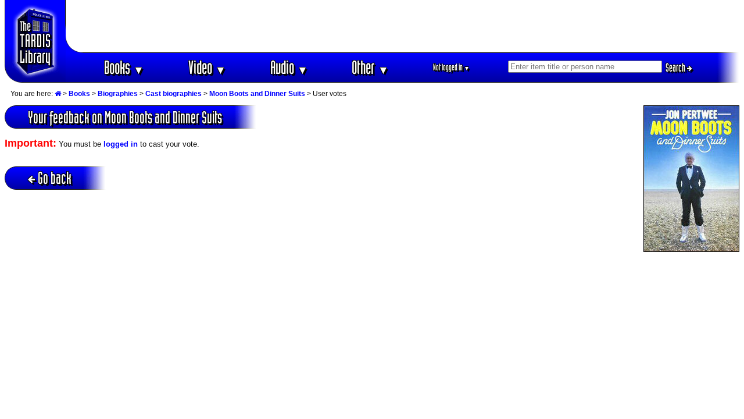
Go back (54, 178)
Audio (289, 67)
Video (207, 67)
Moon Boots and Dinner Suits (257, 94)
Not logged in (451, 67)
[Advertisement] (402, 26)
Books (124, 67)
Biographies (118, 94)
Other (370, 67)
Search (676, 67)
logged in (120, 144)
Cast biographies (173, 94)
